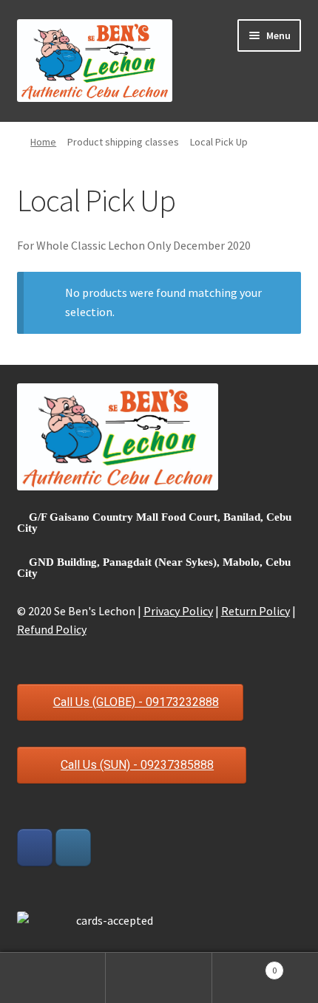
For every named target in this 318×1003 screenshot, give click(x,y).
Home (43, 141)
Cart (244, 965)
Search (159, 978)
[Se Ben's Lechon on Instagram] (73, 847)
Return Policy (255, 610)
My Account (53, 978)
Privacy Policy (178, 610)
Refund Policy (52, 629)
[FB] (35, 847)
